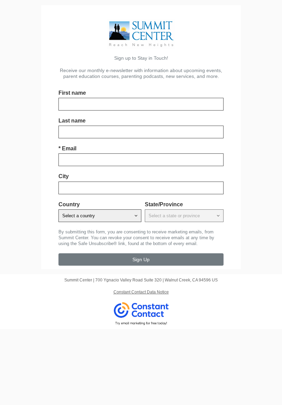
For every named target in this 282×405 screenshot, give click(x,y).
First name (72, 93)
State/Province (164, 204)
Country (69, 204)
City (63, 176)
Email (67, 148)
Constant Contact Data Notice (141, 292)
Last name (72, 121)
